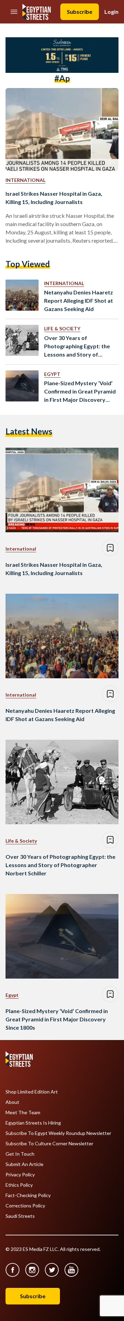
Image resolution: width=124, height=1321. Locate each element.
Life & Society (62, 328)
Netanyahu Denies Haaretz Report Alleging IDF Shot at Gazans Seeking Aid (78, 300)
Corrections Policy (25, 1205)
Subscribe (79, 11)
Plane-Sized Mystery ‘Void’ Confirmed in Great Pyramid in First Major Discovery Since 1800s (80, 392)
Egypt (52, 374)
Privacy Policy (20, 1174)
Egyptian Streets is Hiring (33, 1123)
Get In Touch (20, 1154)
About (12, 1102)
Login (111, 11)
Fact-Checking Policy (28, 1195)
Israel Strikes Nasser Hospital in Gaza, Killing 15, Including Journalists (54, 197)
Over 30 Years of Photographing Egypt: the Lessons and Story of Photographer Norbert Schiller (77, 346)
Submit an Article (24, 1164)
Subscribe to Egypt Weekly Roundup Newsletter (58, 1133)
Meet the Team (23, 1112)
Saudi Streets (20, 1216)
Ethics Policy (19, 1185)
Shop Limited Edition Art (32, 1092)
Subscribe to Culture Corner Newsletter (49, 1143)
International (25, 180)
